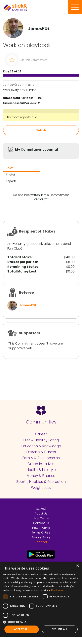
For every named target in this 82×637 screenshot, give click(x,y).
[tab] (21, 168)
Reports (11, 181)
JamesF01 (27, 305)
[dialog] (41, 599)
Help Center (41, 518)
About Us (41, 513)
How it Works (41, 528)
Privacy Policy (41, 537)
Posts (9, 168)
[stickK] (22, 7)
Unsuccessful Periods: (20, 103)
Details (41, 130)
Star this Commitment (33, 60)
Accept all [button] (21, 629)
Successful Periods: (18, 98)
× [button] (77, 565)
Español (41, 542)
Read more (57, 590)
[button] (41, 622)
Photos (11, 175)
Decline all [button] (60, 629)
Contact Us (41, 523)
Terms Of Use (41, 532)
